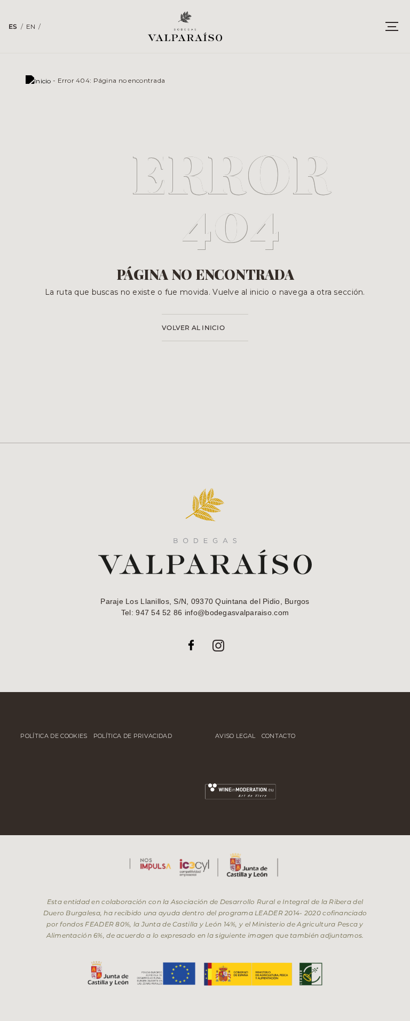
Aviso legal (235, 736)
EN (31, 26)
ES (13, 26)
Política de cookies (53, 736)
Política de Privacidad (132, 736)
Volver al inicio (193, 328)
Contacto (279, 736)
